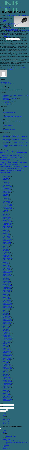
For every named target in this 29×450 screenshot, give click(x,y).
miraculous (20, 160)
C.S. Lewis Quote (4, 82)
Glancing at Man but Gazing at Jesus (12, 116)
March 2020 (6, 281)
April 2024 (6, 216)
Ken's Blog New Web (8, 101)
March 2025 (6, 200)
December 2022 (7, 239)
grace (21, 155)
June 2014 (6, 373)
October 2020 (7, 274)
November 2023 (7, 223)
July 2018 (5, 310)
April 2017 (6, 330)
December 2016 (7, 336)
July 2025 (5, 194)
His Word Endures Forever (7, 84)
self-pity (12, 166)
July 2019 (5, 293)
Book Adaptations (11, 24)
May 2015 (6, 362)
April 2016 (6, 348)
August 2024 (6, 210)
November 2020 (7, 272)
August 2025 (6, 192)
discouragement (14, 152)
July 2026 (5, 178)
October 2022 (7, 242)
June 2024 (6, 213)
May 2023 (6, 232)
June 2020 (6, 277)
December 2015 (7, 354)
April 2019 (6, 297)
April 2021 (6, 265)
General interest (10, 435)
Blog (4, 422)
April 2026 (6, 182)
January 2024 (6, 220)
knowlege (15, 160)
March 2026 (6, 184)
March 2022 (6, 252)
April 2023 (6, 233)
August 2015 (6, 360)
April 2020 (6, 280)
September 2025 (7, 191)
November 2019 (7, 287)
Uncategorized (7, 104)
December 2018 (7, 303)
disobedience (22, 153)
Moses (25, 160)
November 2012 (7, 400)
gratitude (9, 157)
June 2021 (6, 262)
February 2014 (7, 378)
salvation (4, 164)
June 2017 (6, 328)
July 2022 (5, 246)
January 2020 (6, 284)
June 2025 (6, 195)
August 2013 (6, 387)
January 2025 (6, 202)
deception (3, 153)
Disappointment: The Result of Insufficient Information (15, 137)
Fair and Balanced (8, 125)
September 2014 (7, 368)
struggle (12, 168)
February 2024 (7, 218)
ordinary (14, 162)
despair (9, 152)
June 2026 (6, 179)
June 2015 (6, 361)
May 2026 (6, 181)
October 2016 (7, 339)
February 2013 (7, 396)
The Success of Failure (9, 129)
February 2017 (7, 333)
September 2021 (7, 258)
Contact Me (6, 424)
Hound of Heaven (24, 157)
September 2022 (7, 243)
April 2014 (6, 376)
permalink (10, 69)
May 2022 (6, 249)
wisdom (8, 172)
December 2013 (7, 381)
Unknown (5, 135)
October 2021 (7, 256)
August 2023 (6, 227)
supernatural (18, 168)
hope (19, 157)
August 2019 (6, 291)
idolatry (9, 160)
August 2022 (6, 245)
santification (12, 164)
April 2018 (6, 314)
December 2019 (7, 285)
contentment (19, 151)
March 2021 (6, 266)
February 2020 (7, 282)
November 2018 (7, 304)
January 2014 (6, 380)
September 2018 (7, 307)
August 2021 (6, 259)
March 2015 (6, 364)
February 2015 (7, 365)
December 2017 (7, 319)
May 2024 (6, 214)
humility (3, 159)
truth (16, 170)
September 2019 (7, 290)
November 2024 (7, 205)
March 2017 (6, 332)
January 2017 (6, 335)
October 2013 (7, 384)
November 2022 (7, 240)
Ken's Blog (6, 99)
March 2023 (6, 234)
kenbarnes (25, 15)
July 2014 (5, 371)
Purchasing (6, 421)
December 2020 (7, 271)
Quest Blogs (6, 102)
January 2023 (6, 237)
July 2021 (5, 261)
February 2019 (7, 300)
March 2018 (6, 316)
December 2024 (7, 204)
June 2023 (6, 230)
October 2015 (7, 357)
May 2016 (6, 346)
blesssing (10, 151)
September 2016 (7, 341)
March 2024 (6, 217)
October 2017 (7, 322)
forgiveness (11, 155)
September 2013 (7, 386)
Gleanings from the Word (5, 7)
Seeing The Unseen (15, 135)
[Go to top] (0, 428)
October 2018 (7, 306)
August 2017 (6, 325)
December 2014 (7, 367)
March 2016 (6, 349)
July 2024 (5, 211)
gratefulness (4, 157)
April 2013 (6, 393)
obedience (8, 162)
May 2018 (6, 313)
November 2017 (7, 320)
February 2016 (7, 351)
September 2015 (7, 358)
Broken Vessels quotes (12, 29)
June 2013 (6, 390)
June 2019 (6, 294)
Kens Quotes (6, 419)
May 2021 (6, 264)
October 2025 (7, 189)
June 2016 (6, 345)
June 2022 (6, 248)
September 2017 (7, 323)
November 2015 (7, 355)
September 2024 (7, 208)
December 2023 (7, 221)
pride (23, 162)
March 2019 (6, 298)
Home (4, 413)
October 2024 (7, 207)
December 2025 (7, 187)
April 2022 (6, 250)
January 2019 (6, 301)
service (22, 166)
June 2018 (6, 312)
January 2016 (6, 352)
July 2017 (5, 326)
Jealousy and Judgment (9, 112)
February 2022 (7, 253)
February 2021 (7, 268)
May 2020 (6, 278)
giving (17, 155)
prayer (18, 162)
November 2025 (7, 188)
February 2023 (7, 236)
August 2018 (6, 309)
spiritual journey (8, 168)
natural (2, 162)
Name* (2, 403)
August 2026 (6, 176)
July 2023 (5, 229)
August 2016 (6, 342)
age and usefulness (3, 150)
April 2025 (6, 198)
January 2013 (6, 397)
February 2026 (7, 185)
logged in (9, 90)
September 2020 (7, 275)
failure (2, 155)
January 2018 (6, 317)
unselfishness (2, 172)
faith (6, 155)
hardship (14, 157)
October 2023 (7, 224)
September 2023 (7, 226)
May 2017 (6, 329)
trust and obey (11, 170)
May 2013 (6, 392)
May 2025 (6, 197)
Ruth (26, 162)
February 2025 (7, 201)
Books (4, 415)
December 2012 (7, 399)
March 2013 (6, 394)
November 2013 (7, 383)
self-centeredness (9, 165)
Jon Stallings (6, 139)
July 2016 (5, 344)
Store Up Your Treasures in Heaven (12, 121)
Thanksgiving (4, 170)
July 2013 (5, 389)
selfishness (17, 166)
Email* (1, 406)
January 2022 (6, 255)
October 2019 (7, 288)
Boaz (14, 150)
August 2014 (6, 370)
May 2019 (6, 296)
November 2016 (7, 338)
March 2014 (6, 377)
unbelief (21, 170)
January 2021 (6, 269)
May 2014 (6, 374)
